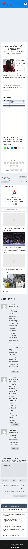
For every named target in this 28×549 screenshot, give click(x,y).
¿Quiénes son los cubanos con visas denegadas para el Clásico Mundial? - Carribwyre (12, 520)
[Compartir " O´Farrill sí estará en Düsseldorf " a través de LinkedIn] (19, 163)
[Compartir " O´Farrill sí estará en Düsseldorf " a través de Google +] (11, 163)
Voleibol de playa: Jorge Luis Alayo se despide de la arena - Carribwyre (12, 527)
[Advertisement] (14, 23)
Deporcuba (13, 51)
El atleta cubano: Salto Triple (13, 510)
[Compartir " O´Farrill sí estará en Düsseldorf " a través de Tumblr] (14, 163)
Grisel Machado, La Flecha (10, 290)
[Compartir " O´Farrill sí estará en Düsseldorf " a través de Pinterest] (16, 163)
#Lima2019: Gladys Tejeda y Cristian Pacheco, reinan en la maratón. (12, 270)
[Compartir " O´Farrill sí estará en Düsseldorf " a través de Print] (16, 166)
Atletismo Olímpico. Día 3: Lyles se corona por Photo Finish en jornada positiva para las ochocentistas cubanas (14, 249)
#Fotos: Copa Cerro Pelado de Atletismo (13, 228)
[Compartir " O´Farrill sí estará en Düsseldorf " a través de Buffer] (22, 163)
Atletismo (9, 53)
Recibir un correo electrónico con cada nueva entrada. (12, 492)
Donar (21, 544)
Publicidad (14, 545)
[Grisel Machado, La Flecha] (14, 281)
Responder (15, 372)
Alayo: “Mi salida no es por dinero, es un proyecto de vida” (13, 529)
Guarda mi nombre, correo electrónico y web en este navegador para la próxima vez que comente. (13, 484)
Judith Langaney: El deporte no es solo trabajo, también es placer (13, 522)
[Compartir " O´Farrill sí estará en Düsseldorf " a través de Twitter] (8, 163)
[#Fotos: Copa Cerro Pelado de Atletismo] (14, 219)
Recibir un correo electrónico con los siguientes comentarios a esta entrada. (13, 488)
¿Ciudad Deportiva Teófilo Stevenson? (14, 515)
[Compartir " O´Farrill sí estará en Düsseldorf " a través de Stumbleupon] (11, 166)
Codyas (20, 542)
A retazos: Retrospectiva (12, 535)
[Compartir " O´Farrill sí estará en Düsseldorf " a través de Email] (14, 166)
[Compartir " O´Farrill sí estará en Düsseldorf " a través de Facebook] (5, 163)
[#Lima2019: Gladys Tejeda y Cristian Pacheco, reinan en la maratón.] (14, 260)
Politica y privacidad (9, 544)
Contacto (17, 544)
